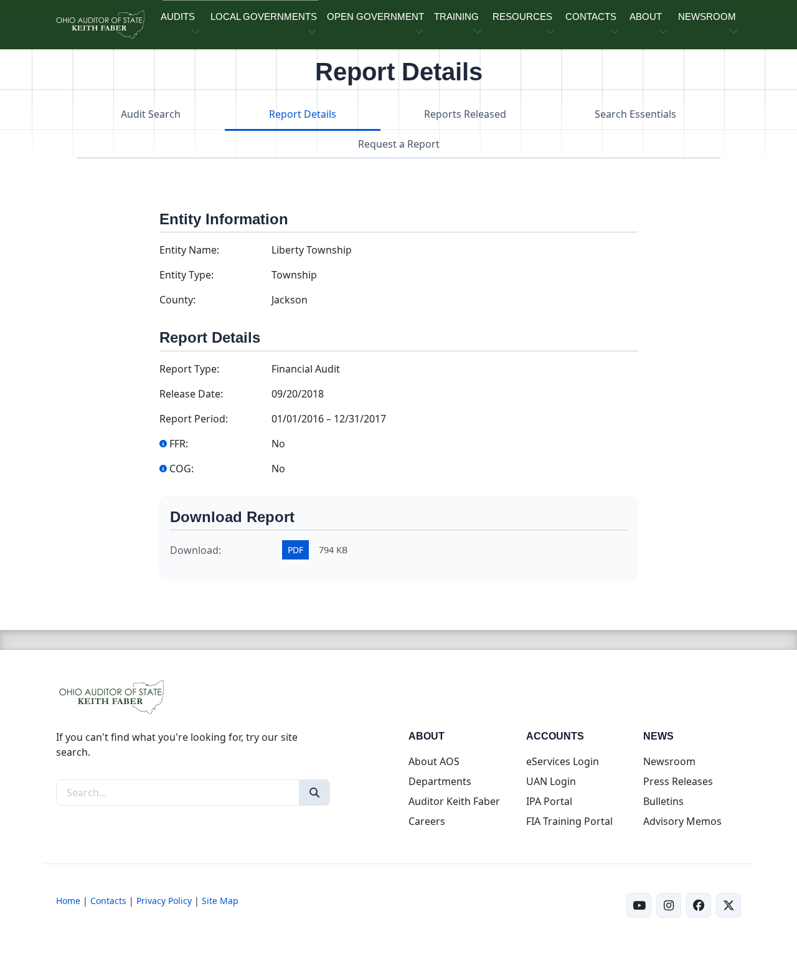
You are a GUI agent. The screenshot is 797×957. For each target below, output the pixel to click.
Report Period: (193, 419)
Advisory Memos (682, 821)
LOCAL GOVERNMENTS (263, 16)
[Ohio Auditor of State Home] (100, 24)
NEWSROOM (707, 16)
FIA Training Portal (569, 821)
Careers (426, 821)
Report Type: (189, 369)
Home (68, 901)
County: (177, 300)
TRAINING (456, 16)
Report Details (302, 114)
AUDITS (178, 16)
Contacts (108, 901)
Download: (195, 550)
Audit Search (151, 114)
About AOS (434, 761)
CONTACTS (590, 16)
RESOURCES (522, 16)
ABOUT (646, 16)
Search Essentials (635, 114)
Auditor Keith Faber (454, 801)
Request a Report (399, 144)
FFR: (178, 443)
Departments (439, 781)
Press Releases (678, 781)
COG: (181, 468)
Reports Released (465, 114)
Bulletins (663, 801)
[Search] (314, 792)
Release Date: (191, 394)
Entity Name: (189, 250)
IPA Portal (549, 801)
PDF (295, 550)
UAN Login (551, 781)
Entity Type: (186, 275)
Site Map (220, 901)
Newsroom (669, 761)
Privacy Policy (164, 901)
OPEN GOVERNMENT (375, 16)
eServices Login (562, 761)
